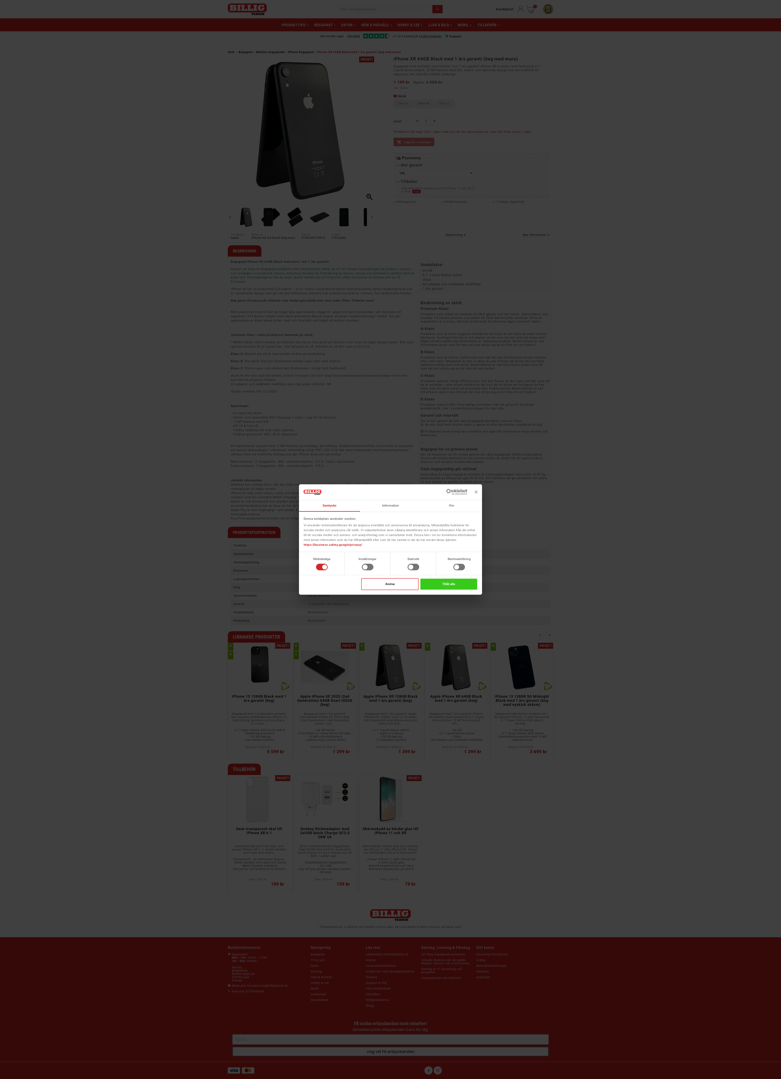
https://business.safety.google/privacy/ (333, 544)
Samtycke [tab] (330, 505)
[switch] (367, 567)
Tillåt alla (448, 584)
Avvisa (390, 584)
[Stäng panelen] (476, 492)
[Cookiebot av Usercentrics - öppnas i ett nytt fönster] (449, 492)
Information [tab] (390, 505)
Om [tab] (451, 505)
